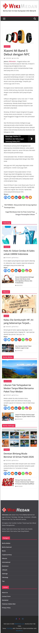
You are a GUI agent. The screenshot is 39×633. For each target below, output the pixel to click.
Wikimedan (12, 61)
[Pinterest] (19, 197)
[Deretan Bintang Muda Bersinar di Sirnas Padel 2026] (19, 438)
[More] (30, 197)
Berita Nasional (7, 547)
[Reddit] (12, 197)
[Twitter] (9, 197)
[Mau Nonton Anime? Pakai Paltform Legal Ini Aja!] (8, 348)
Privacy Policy (6, 608)
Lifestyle (4, 570)
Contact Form (6, 596)
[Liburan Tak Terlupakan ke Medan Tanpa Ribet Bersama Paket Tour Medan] (19, 369)
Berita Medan (7, 381)
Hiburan (6, 316)
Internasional (6, 562)
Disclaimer (5, 600)
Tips (3, 581)
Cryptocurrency (7, 555)
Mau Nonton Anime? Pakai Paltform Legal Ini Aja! (23, 347)
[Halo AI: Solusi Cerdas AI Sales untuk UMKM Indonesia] (19, 235)
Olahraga (6, 449)
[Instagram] (26, 197)
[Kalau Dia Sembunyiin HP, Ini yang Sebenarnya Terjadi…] (19, 304)
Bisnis (4, 551)
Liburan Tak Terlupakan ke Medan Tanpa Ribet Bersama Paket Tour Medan (19, 388)
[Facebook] (5, 197)
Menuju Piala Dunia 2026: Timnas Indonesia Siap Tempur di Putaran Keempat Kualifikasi (24, 482)
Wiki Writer (16, 257)
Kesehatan (5, 566)
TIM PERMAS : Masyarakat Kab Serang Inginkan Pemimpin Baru (20, 206)
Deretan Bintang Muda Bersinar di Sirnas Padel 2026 (19, 455)
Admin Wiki (16, 58)
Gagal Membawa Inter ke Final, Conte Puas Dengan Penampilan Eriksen (20, 213)
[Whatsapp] (23, 197)
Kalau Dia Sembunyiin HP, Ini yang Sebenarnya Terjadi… (18, 321)
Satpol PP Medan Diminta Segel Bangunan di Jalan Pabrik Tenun (25, 415)
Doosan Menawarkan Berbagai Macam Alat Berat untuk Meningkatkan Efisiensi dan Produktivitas (24, 280)
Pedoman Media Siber (9, 604)
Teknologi (7, 46)
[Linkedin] (16, 197)
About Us (5, 592)
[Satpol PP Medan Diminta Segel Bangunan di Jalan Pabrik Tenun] (8, 417)
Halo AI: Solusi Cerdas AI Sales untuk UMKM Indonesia (19, 252)
